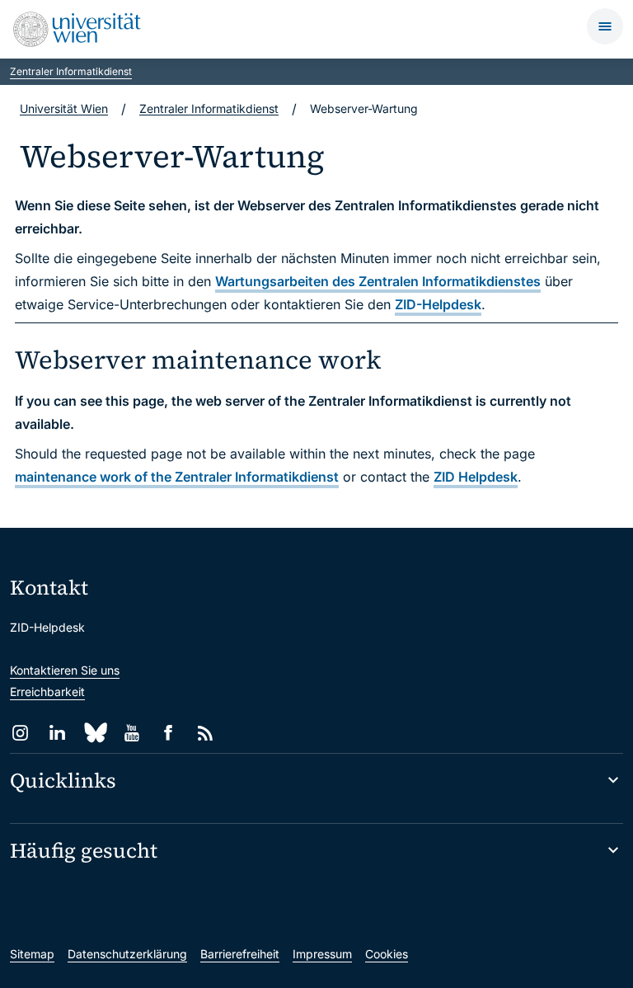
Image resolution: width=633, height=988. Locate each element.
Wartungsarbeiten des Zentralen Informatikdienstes (378, 281)
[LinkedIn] (57, 733)
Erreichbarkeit (47, 692)
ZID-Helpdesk (438, 304)
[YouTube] (131, 733)
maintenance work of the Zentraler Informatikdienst (177, 476)
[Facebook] (168, 733)
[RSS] (206, 733)
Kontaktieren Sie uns (65, 670)
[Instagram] (20, 733)
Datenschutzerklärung (127, 954)
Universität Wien (64, 108)
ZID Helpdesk (476, 476)
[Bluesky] (94, 733)
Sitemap (32, 954)
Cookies (386, 954)
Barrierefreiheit (239, 954)
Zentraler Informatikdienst (71, 71)
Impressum (322, 954)
